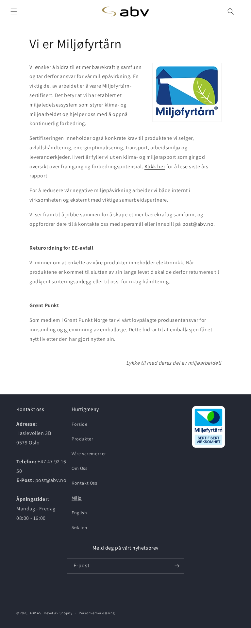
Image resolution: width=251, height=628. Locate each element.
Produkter (82, 439)
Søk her (80, 527)
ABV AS (36, 613)
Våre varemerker (89, 453)
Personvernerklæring (97, 613)
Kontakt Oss (84, 483)
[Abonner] (177, 565)
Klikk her (154, 166)
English (79, 513)
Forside (79, 424)
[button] (14, 11)
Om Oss (80, 468)
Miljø (77, 498)
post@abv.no (198, 224)
